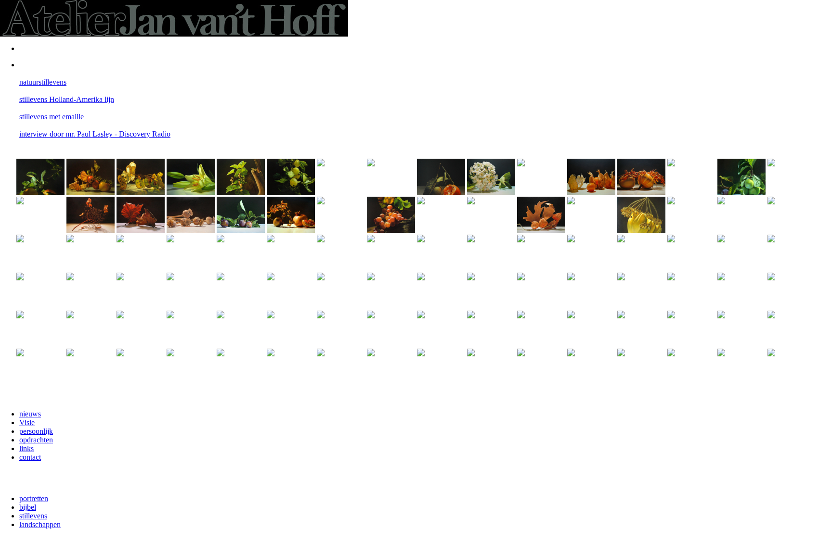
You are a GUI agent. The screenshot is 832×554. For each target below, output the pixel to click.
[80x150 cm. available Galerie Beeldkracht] (791, 329)
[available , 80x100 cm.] (40, 367)
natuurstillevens (42, 82)
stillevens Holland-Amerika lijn (66, 99)
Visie (27, 422)
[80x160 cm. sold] (191, 329)
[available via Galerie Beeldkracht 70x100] (741, 367)
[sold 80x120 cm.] (40, 329)
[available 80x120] (641, 367)
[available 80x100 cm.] (191, 367)
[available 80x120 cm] (141, 329)
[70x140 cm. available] (641, 329)
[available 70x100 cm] (341, 367)
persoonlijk (36, 431)
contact (30, 457)
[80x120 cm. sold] (591, 329)
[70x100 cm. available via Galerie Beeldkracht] (691, 367)
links (26, 448)
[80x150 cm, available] (441, 367)
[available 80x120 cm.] (141, 367)
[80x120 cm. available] (90, 329)
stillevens (33, 516)
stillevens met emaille (51, 117)
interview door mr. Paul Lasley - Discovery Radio (94, 134)
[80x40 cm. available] (741, 329)
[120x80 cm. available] (341, 329)
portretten (33, 498)
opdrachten (36, 440)
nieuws (30, 414)
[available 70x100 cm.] (791, 367)
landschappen (40, 524)
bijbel (27, 507)
